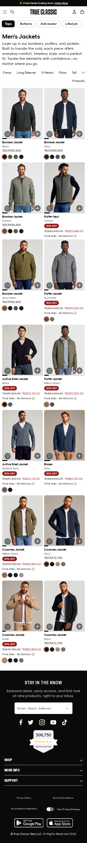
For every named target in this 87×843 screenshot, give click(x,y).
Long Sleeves (26, 73)
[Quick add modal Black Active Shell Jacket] (37, 370)
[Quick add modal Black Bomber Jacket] (37, 134)
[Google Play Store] (28, 822)
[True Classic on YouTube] (53, 722)
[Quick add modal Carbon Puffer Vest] (79, 208)
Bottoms (26, 24)
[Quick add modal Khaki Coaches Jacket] (37, 626)
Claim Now (61, 3)
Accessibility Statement (24, 808)
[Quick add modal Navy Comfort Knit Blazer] (79, 456)
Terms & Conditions (63, 797)
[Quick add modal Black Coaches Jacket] (79, 626)
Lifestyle (71, 24)
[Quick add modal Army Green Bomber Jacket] (37, 285)
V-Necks (47, 73)
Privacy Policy (24, 797)
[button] (82, 12)
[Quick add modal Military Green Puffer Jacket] (79, 370)
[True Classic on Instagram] (42, 722)
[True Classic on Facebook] (20, 722)
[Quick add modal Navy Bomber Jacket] (79, 134)
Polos (62, 73)
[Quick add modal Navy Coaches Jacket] (79, 541)
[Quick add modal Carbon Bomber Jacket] (37, 208)
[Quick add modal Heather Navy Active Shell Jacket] (37, 456)
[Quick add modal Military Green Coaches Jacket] (37, 541)
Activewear (49, 24)
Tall (74, 73)
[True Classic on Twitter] (31, 722)
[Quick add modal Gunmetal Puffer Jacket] (79, 285)
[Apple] (60, 822)
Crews (7, 73)
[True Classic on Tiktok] (65, 722)
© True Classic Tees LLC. (26, 834)
